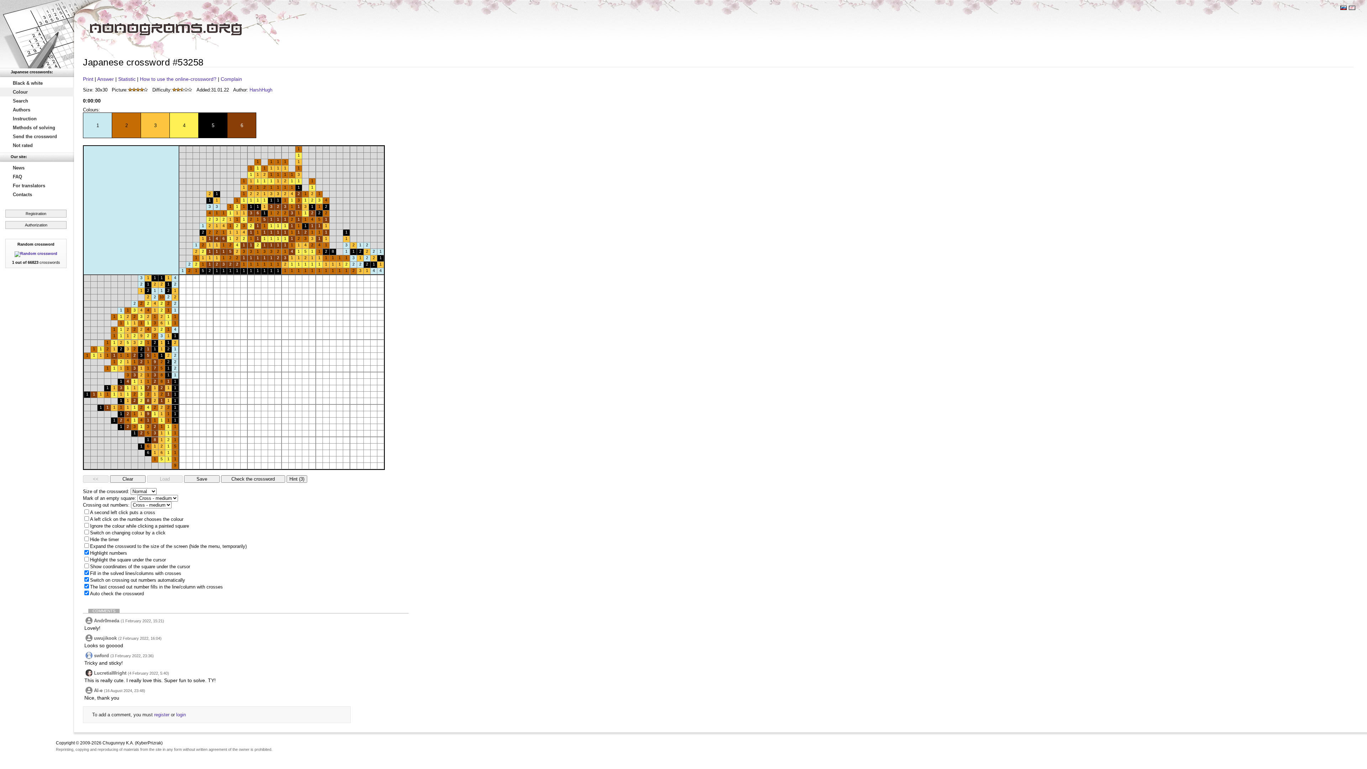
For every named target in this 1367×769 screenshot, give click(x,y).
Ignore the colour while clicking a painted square (139, 526)
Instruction (25, 118)
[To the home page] (37, 34)
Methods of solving (34, 127)
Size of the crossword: (106, 491)
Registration (36, 213)
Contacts (22, 194)
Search (20, 101)
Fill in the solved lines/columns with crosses (135, 573)
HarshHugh (261, 90)
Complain (231, 79)
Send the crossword (35, 136)
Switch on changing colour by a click (128, 532)
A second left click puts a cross (122, 512)
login (181, 714)
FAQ (17, 176)
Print (88, 79)
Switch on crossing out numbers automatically (137, 580)
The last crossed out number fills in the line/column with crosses (156, 587)
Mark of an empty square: (109, 498)
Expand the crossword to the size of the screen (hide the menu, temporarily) (168, 546)
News (19, 168)
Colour (20, 92)
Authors (21, 110)
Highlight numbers (108, 553)
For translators (29, 185)
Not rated (23, 145)
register (161, 714)
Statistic (127, 79)
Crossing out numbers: (106, 505)
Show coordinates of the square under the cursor (140, 566)
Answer (105, 79)
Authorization (36, 225)
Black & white (28, 83)
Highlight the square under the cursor (128, 560)
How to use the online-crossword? (178, 79)
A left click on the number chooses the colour (136, 519)
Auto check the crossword (117, 593)
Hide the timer (104, 539)
